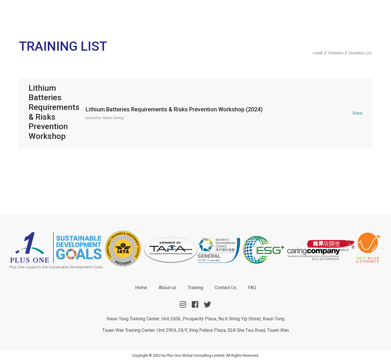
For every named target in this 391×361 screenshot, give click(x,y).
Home (318, 53)
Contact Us (225, 287)
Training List (360, 53)
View (357, 113)
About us (167, 287)
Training (335, 53)
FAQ (252, 287)
